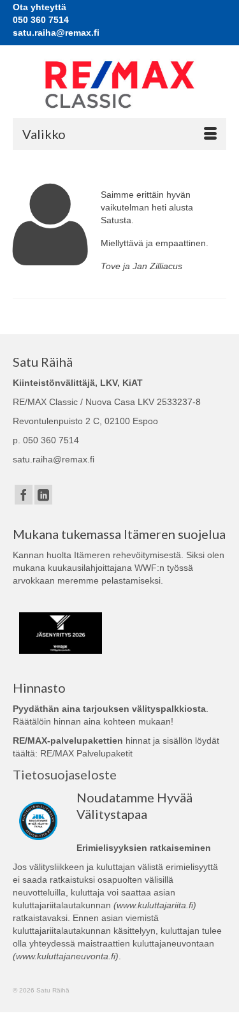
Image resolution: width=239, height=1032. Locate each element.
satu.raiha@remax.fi (53, 459)
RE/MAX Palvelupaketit (86, 753)
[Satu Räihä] (119, 84)
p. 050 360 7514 (46, 440)
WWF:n (149, 568)
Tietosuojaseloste (65, 774)
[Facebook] (24, 495)
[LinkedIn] (43, 495)
